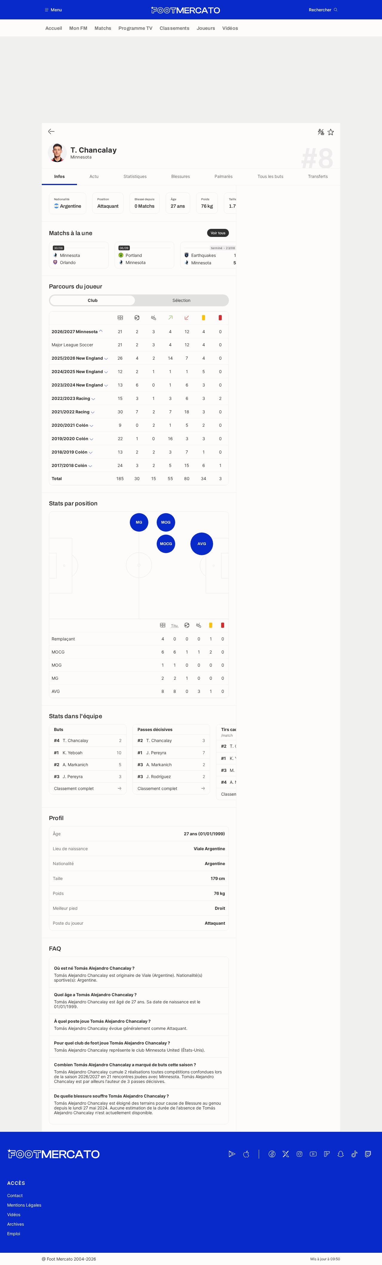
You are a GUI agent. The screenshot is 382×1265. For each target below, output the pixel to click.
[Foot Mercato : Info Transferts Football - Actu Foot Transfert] (185, 9)
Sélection (181, 300)
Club (93, 300)
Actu (94, 176)
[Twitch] (367, 1154)
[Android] (232, 1154)
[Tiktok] (354, 1154)
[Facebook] (271, 1154)
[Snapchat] (340, 1154)
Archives (15, 1224)
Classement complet (74, 788)
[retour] (51, 132)
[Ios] (245, 1154)
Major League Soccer (72, 344)
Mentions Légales (24, 1204)
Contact (15, 1195)
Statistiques (135, 176)
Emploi (13, 1233)
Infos (59, 176)
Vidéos (13, 1214)
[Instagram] (299, 1154)
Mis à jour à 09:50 (325, 1259)
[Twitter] (285, 1154)
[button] (53, 10)
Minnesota (81, 156)
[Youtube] (313, 1154)
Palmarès (223, 176)
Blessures (180, 176)
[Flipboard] (326, 1154)
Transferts (318, 176)
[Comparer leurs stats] (321, 132)
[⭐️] (330, 132)
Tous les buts (270, 176)
